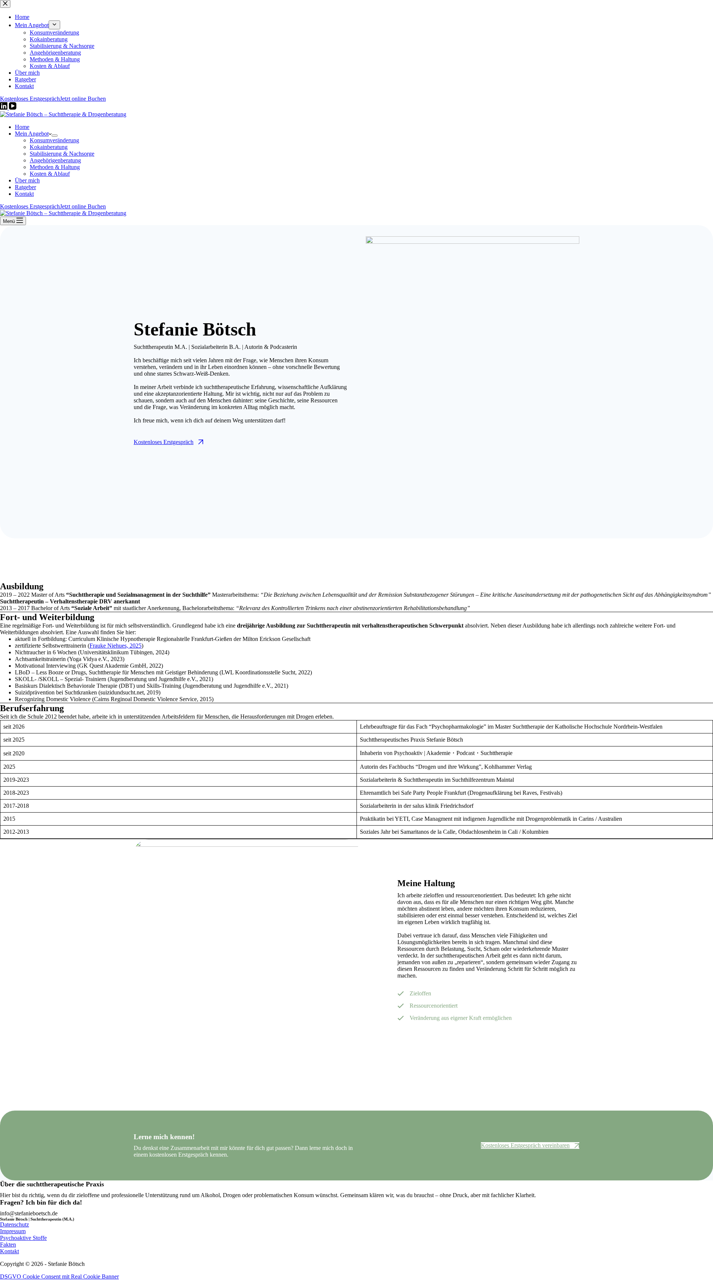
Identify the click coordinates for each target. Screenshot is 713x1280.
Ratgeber (25, 187)
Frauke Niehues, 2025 (115, 645)
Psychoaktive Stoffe (23, 1238)
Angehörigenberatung (55, 160)
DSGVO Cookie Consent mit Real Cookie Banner (59, 1276)
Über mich (27, 180)
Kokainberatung (49, 147)
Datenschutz (14, 1224)
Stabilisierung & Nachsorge (62, 153)
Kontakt (24, 194)
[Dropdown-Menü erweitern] (55, 136)
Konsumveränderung (54, 140)
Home (22, 127)
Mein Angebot (32, 133)
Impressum (13, 1231)
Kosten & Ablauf (50, 174)
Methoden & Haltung (55, 167)
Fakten (8, 1244)
